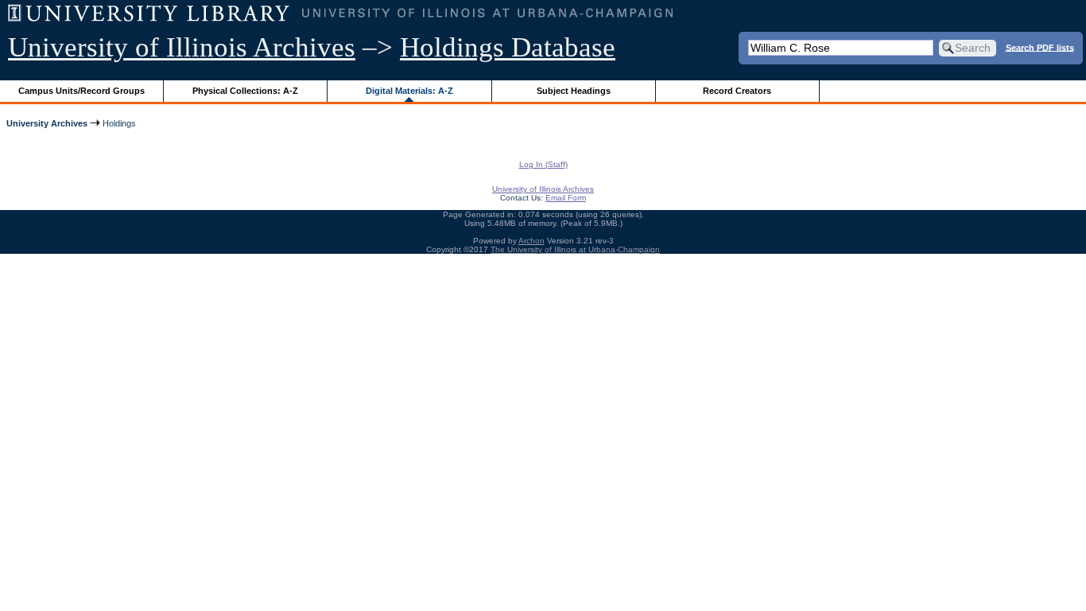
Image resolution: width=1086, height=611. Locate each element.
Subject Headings (574, 90)
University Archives (46, 123)
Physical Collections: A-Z (245, 90)
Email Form (565, 197)
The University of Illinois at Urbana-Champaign (575, 249)
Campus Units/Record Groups (81, 90)
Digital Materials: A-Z (409, 90)
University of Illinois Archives (181, 47)
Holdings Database (507, 47)
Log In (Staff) (543, 164)
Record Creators (737, 90)
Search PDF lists (1040, 47)
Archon (531, 240)
